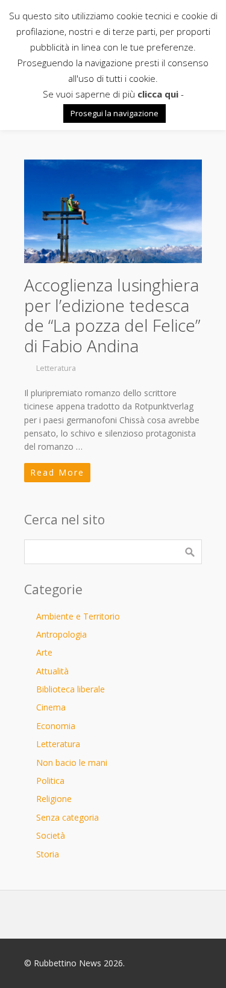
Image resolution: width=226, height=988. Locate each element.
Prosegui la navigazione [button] (115, 113)
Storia (47, 854)
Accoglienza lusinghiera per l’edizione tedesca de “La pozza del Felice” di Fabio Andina (112, 315)
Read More (57, 472)
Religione (54, 798)
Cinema (51, 707)
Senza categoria (67, 817)
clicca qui (157, 94)
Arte (44, 652)
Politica (50, 780)
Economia (55, 726)
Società (50, 835)
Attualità (52, 671)
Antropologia (61, 634)
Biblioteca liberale (70, 689)
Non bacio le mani (71, 762)
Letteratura (56, 368)
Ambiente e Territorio (78, 616)
